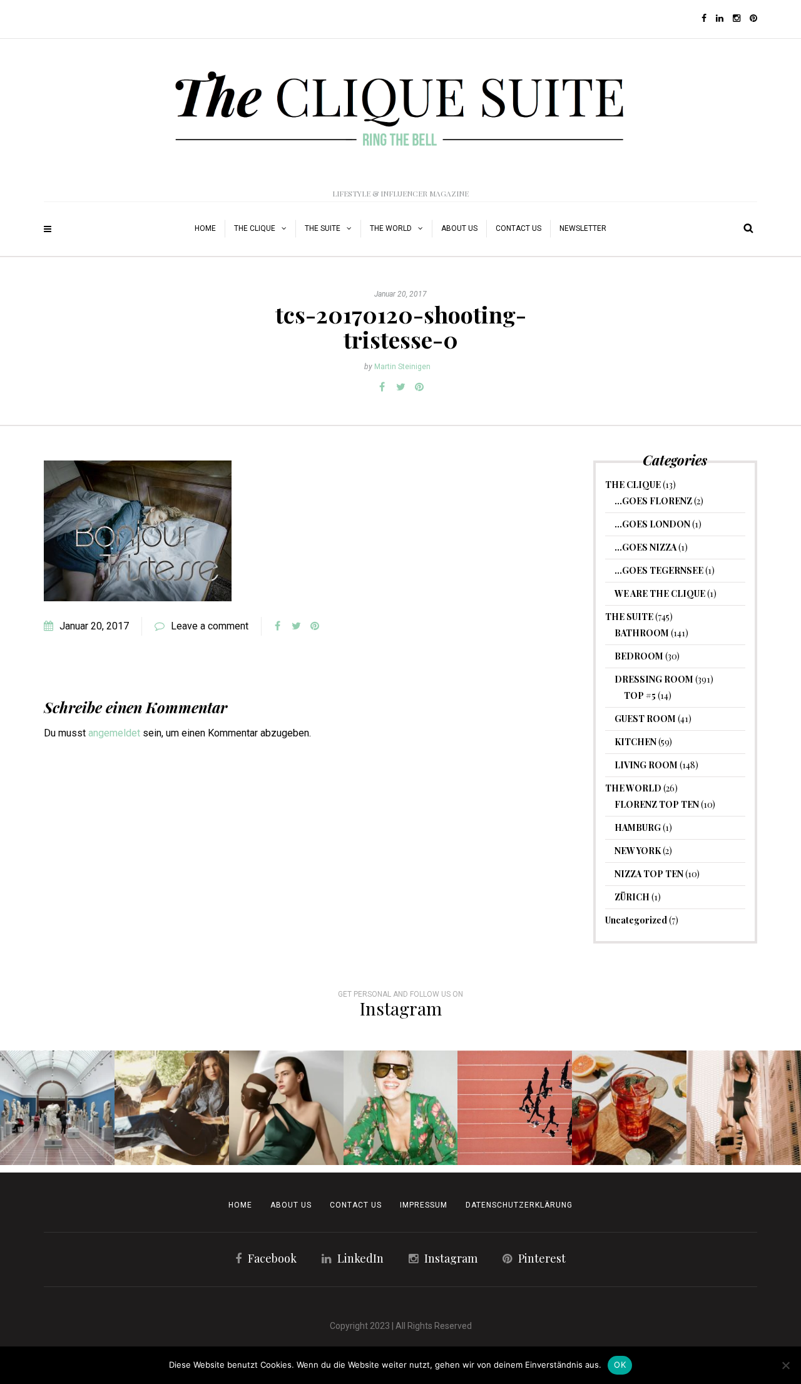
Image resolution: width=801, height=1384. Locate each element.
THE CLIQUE (254, 228)
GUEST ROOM (645, 719)
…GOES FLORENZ (653, 501)
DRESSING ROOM (654, 679)
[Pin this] (419, 387)
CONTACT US (356, 1205)
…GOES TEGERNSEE (659, 570)
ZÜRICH (632, 897)
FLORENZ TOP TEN (657, 804)
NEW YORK (638, 851)
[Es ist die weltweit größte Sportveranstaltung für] (514, 1108)
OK (620, 1365)
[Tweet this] (400, 387)
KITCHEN (635, 742)
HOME (205, 228)
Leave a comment (209, 626)
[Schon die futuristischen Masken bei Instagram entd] (286, 1108)
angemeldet (114, 733)
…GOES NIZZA (645, 547)
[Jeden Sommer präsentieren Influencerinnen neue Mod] (401, 1108)
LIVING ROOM (646, 765)
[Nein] (785, 1365)
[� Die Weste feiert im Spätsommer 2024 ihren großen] (172, 1108)
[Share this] (381, 387)
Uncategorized (636, 920)
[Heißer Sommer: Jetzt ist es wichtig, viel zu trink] (629, 1108)
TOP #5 (640, 695)
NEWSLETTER (582, 228)
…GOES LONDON (652, 524)
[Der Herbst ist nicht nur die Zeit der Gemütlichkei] (57, 1108)
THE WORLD (391, 228)
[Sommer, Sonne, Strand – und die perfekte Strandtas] (743, 1108)
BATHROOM (642, 633)
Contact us (518, 228)
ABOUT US (459, 228)
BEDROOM (639, 656)
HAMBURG (638, 827)
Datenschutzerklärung (519, 1205)
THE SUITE (322, 228)
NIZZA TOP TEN (649, 874)
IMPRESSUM (423, 1205)
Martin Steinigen (402, 366)
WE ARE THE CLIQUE (660, 593)
